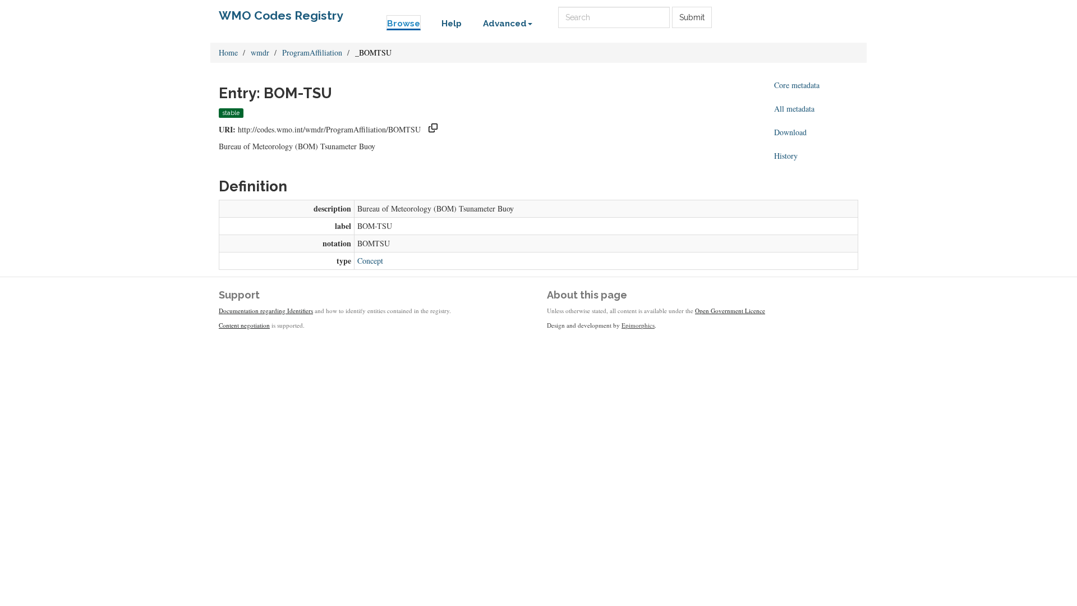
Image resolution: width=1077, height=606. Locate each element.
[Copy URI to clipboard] (433, 129)
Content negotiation (244, 325)
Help (451, 24)
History (786, 155)
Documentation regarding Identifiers (266, 310)
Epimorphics (638, 325)
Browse (403, 24)
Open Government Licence (730, 310)
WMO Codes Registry (281, 15)
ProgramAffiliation (312, 52)
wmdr (260, 52)
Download (790, 132)
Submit (692, 17)
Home (228, 52)
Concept (370, 260)
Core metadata (797, 85)
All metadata (794, 108)
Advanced (505, 24)
